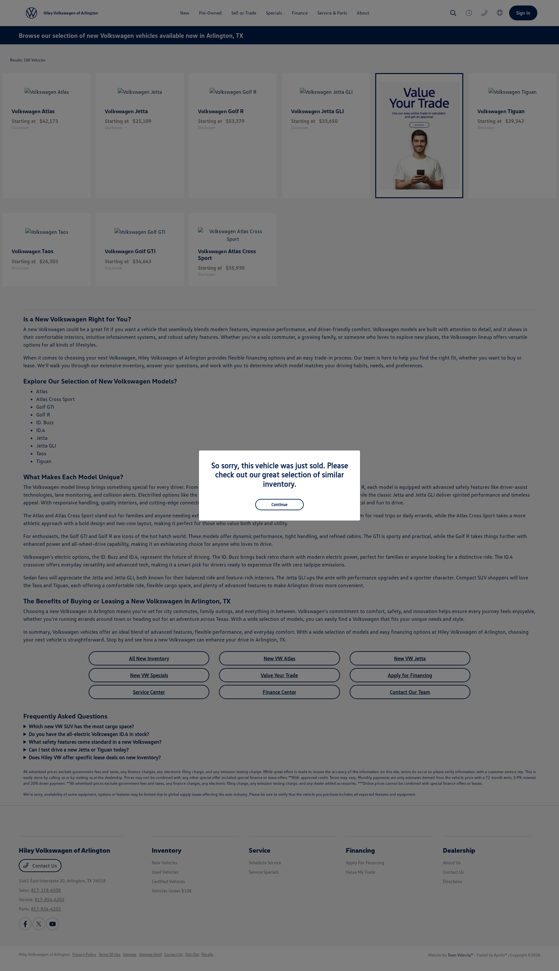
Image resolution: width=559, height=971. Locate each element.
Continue (279, 504)
